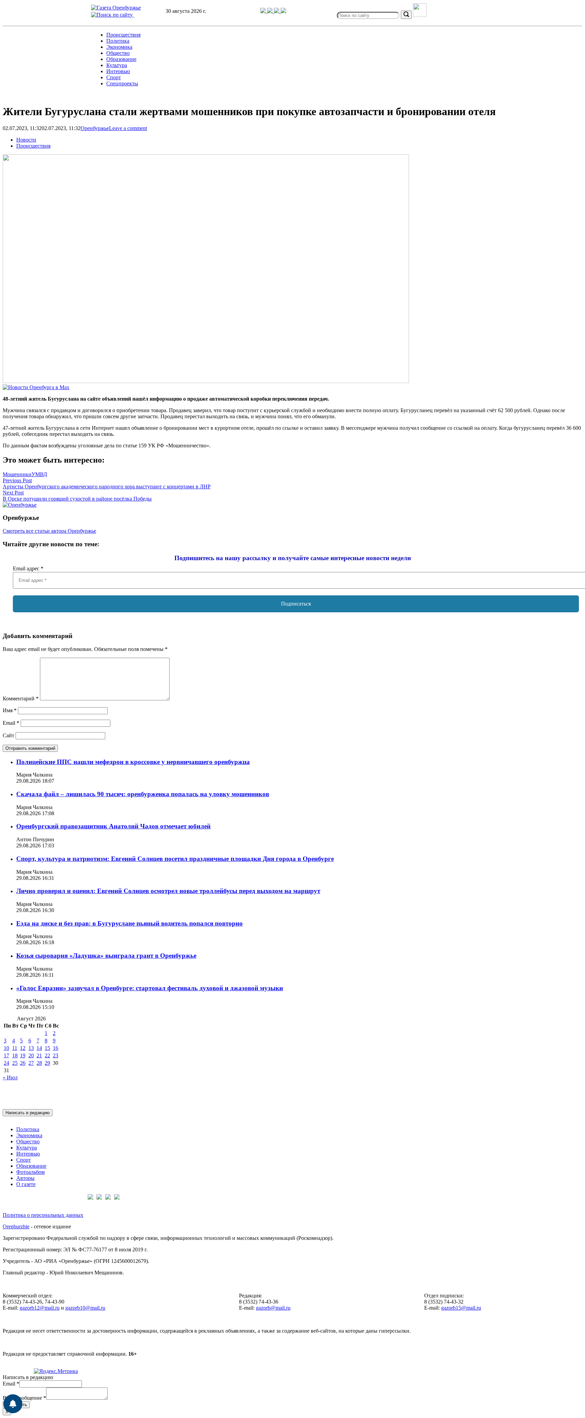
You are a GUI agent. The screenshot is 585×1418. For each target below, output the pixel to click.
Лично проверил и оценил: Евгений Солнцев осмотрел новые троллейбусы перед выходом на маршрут (168, 890)
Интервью (118, 71)
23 (55, 1055)
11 (14, 1048)
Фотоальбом (30, 1172)
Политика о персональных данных (43, 1215)
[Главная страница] (116, 7)
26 (22, 1063)
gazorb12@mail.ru (40, 1308)
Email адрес (28, 568)
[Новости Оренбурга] (36, 387)
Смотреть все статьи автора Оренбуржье (49, 531)
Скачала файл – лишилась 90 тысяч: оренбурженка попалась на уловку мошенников (142, 794)
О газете (26, 1184)
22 (47, 1055)
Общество (118, 53)
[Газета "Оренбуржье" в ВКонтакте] (270, 11)
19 (22, 1055)
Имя (10, 710)
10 (6, 1048)
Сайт (8, 735)
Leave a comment (128, 128)
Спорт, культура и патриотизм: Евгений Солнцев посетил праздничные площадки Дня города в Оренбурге (175, 858)
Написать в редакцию (27, 1112)
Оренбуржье (95, 128)
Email (11, 723)
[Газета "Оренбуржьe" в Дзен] (283, 11)
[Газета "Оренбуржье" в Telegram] (263, 11)
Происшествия (123, 35)
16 (55, 1048)
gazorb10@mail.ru (85, 1308)
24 (6, 1063)
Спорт (113, 77)
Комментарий (21, 698)
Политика (117, 41)
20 (31, 1055)
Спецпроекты (122, 83)
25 (15, 1063)
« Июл (10, 1077)
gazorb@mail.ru (273, 1308)
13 (31, 1048)
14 (39, 1048)
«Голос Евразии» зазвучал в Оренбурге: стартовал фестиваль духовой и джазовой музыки (149, 988)
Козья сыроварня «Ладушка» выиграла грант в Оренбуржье (106, 955)
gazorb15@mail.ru (461, 1308)
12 (22, 1048)
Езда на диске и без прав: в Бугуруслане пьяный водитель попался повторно (129, 923)
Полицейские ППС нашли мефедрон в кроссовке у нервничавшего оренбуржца (133, 761)
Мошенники (17, 474)
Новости (26, 140)
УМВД (39, 474)
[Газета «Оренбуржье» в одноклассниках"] (277, 11)
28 (39, 1063)
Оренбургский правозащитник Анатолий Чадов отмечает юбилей (113, 826)
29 (47, 1063)
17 (6, 1055)
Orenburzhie (16, 1226)
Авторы (25, 1178)
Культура (116, 65)
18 (15, 1055)
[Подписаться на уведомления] (12, 1403)
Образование (121, 59)
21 (39, 1055)
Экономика (119, 47)
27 (31, 1063)
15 (47, 1048)
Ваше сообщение (24, 1398)
